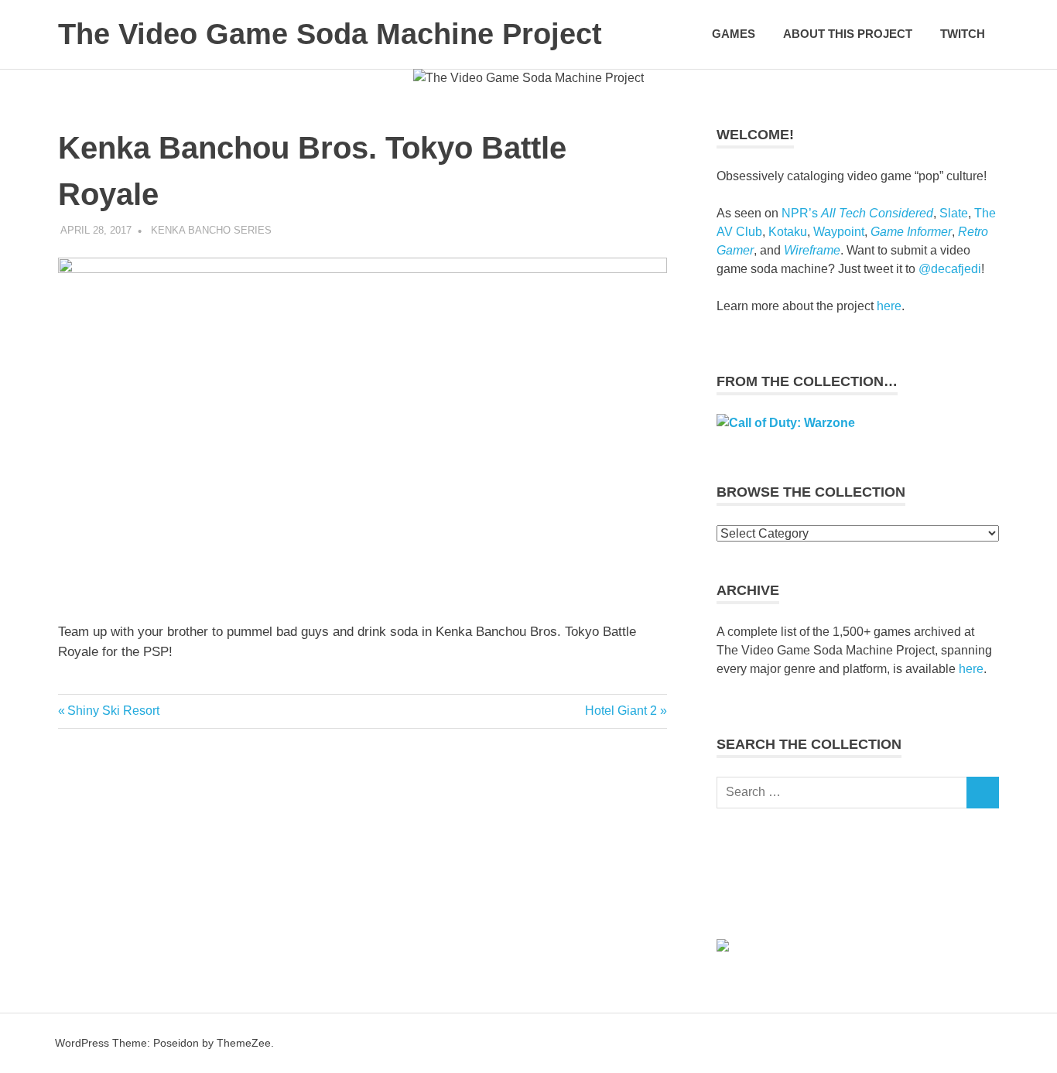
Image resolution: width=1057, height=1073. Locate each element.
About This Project (847, 33)
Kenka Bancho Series (211, 230)
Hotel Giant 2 (621, 710)
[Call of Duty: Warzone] (786, 422)
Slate (953, 213)
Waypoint (838, 231)
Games (733, 33)
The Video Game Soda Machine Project (330, 34)
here (889, 306)
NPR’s (857, 213)
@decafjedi (949, 268)
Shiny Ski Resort (113, 710)
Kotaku (787, 231)
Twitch (962, 33)
